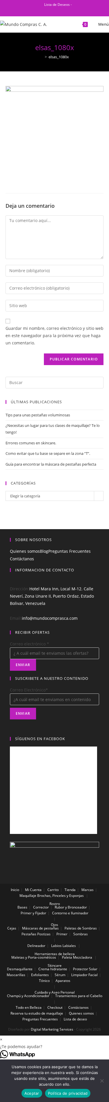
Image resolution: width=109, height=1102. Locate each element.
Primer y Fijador (33, 913)
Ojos (54, 924)
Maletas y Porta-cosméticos (33, 957)
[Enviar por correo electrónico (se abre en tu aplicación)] (63, 10)
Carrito (53, 889)
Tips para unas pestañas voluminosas (38, 415)
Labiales (69, 945)
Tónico (44, 980)
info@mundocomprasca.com (50, 618)
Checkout (54, 1007)
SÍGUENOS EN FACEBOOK (40, 738)
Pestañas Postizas (36, 934)
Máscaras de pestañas (40, 928)
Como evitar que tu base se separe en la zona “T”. (48, 453)
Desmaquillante (20, 969)
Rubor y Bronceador (71, 907)
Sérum (60, 974)
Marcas (87, 889)
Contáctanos (22, 558)
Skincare (55, 965)
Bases (22, 907)
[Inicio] (41, 56)
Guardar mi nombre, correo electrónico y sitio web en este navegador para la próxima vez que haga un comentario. (54, 335)
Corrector (41, 907)
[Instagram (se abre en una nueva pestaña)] (57, 10)
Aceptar (31, 1093)
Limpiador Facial (84, 974)
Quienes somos (25, 551)
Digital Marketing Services (52, 1029)
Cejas (11, 928)
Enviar (23, 664)
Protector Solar (85, 969)
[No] (102, 1081)
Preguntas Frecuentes (69, 551)
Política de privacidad (68, 1093)
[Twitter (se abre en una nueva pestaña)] (37, 10)
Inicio (15, 889)
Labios (56, 945)
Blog (44, 551)
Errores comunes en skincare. (31, 443)
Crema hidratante (52, 969)
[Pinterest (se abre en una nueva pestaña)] (50, 10)
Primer (61, 934)
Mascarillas (16, 974)
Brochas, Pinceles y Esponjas (60, 895)
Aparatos (63, 980)
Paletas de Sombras (81, 928)
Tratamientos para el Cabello (78, 995)
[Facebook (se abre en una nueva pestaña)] (43, 10)
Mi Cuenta (33, 889)
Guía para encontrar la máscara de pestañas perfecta (51, 464)
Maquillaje (27, 895)
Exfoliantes (40, 974)
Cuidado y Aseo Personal (55, 992)
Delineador (36, 945)
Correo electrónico (29, 644)
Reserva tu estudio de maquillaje (36, 1013)
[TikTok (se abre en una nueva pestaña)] (70, 10)
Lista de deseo (75, 1019)
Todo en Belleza (29, 1007)
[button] (54, 1046)
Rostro (54, 903)
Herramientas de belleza (55, 953)
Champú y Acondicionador (28, 995)
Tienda (70, 889)
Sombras (80, 934)
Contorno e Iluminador (70, 913)
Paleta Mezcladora (77, 957)
